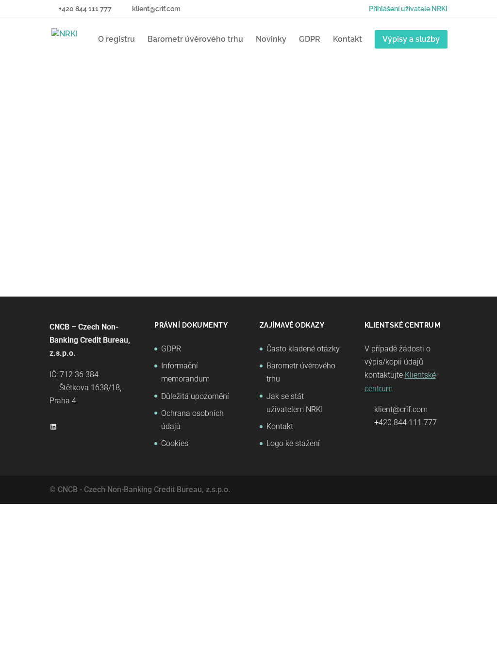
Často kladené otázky (303, 348)
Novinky (271, 39)
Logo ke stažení (293, 443)
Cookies (174, 443)
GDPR (309, 39)
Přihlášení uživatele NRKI (408, 9)
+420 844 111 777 (405, 422)
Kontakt (347, 39)
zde (184, 203)
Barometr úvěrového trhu (195, 39)
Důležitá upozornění (195, 396)
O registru (116, 39)
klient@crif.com (401, 409)
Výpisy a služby (411, 39)
